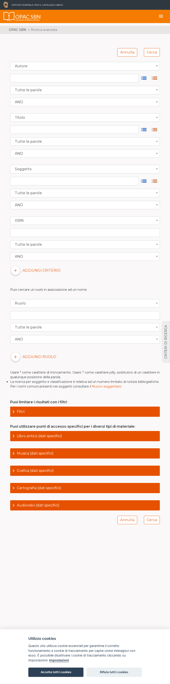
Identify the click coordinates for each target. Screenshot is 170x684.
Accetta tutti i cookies (56, 672)
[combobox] (85, 66)
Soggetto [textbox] (23, 169)
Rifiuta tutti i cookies (114, 672)
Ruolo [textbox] (20, 303)
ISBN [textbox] (19, 220)
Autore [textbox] (21, 66)
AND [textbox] (19, 102)
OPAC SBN (17, 30)
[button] (85, 412)
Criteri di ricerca (166, 342)
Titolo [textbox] (20, 117)
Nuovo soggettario (107, 386)
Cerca (152, 52)
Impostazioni (59, 660)
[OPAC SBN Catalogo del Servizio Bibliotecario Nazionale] (9, 16)
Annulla (127, 52)
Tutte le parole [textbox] (28, 90)
